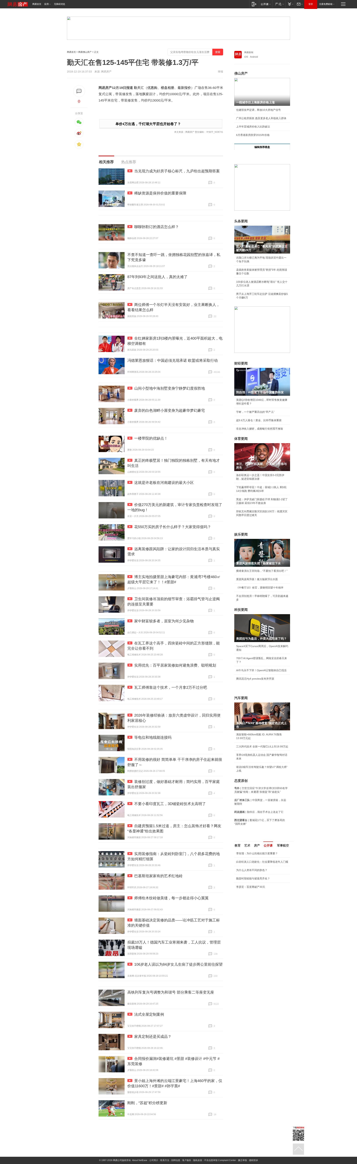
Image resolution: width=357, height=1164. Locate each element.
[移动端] (254, 4)
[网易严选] (278, 4)
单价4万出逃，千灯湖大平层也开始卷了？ (148, 124)
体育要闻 (241, 439)
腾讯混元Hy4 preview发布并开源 (255, 678)
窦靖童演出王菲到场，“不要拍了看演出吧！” (261, 570)
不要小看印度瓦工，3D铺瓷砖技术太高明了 (170, 804)
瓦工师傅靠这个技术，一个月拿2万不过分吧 (170, 687)
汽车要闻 (241, 698)
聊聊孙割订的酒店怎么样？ (156, 227)
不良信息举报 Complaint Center (220, 1160)
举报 (220, 71)
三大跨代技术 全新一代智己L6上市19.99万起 (262, 746)
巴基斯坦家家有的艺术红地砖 (158, 876)
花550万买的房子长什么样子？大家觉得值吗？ (172, 527)
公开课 (268, 845)
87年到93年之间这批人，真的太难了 (157, 277)
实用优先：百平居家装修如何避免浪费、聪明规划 (175, 665)
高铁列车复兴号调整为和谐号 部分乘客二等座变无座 (170, 992)
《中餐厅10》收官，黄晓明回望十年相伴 (259, 587)
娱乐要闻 (241, 534)
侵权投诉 (253, 1160)
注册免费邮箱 (325, 4)
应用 (46, 4)
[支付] (290, 4)
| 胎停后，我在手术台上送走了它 (258, 811)
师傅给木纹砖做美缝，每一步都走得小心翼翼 (171, 898)
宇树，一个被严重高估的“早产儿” (255, 411)
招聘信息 (175, 1160)
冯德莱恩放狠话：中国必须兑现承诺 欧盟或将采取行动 (172, 360)
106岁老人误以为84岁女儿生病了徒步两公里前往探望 (178, 964)
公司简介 (153, 1160)
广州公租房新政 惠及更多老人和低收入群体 (261, 118)
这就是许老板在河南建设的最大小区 (164, 483)
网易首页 (36, 4)
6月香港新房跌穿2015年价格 (253, 134)
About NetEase (139, 1160)
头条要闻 (241, 221)
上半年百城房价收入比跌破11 (253, 126)
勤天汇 (139, 88)
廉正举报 (242, 1160)
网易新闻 (248, 52)
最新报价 (184, 88)
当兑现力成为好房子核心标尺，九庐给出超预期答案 (177, 171)
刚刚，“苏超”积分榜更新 (147, 1103)
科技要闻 (241, 610)
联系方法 (164, 1160)
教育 (238, 845)
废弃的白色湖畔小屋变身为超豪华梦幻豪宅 (169, 410)
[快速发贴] (79, 91)
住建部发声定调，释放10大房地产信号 (258, 109)
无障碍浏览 (59, 4)
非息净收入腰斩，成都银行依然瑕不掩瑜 (259, 428)
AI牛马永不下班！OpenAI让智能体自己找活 (261, 670)
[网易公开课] (265, 4)
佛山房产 (241, 73)
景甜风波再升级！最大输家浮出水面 (257, 579)
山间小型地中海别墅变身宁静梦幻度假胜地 (169, 388)
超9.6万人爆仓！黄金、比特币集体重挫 (259, 420)
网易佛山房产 (85, 52)
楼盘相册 (167, 88)
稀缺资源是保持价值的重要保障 (160, 193)
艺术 (247, 845)
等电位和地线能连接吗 (152, 737)
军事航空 (283, 845)
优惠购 (152, 88)
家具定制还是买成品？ (152, 1036)
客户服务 (186, 1160)
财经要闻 (241, 363)
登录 (310, 4)
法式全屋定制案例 (149, 1014)
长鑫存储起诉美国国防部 (250, 892)
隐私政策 (197, 1160)
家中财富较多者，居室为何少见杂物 (164, 621)
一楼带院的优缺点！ (151, 438)
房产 (257, 845)
